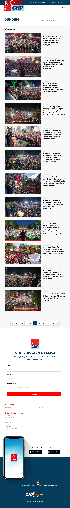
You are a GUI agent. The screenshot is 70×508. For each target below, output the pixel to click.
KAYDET (34, 394)
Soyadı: (9, 374)
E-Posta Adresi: (12, 383)
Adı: (8, 365)
